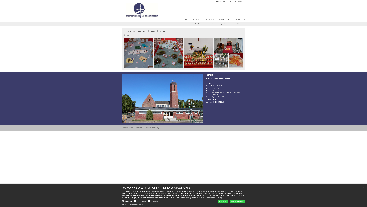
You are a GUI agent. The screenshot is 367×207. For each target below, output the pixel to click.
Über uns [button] (236, 20)
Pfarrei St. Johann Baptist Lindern (218, 78)
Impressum (125, 204)
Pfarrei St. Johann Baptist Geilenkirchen (205, 24)
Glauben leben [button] (208, 20)
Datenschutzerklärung (213, 198)
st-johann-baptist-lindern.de (221, 97)
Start (186, 20)
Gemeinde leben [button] (223, 20)
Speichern (223, 201)
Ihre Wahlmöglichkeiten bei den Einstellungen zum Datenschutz (156, 187)
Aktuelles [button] (195, 20)
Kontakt (209, 75)
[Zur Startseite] (141, 9)
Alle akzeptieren (237, 201)
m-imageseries (222, 24)
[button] (243, 20)
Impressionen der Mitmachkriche (236, 24)
